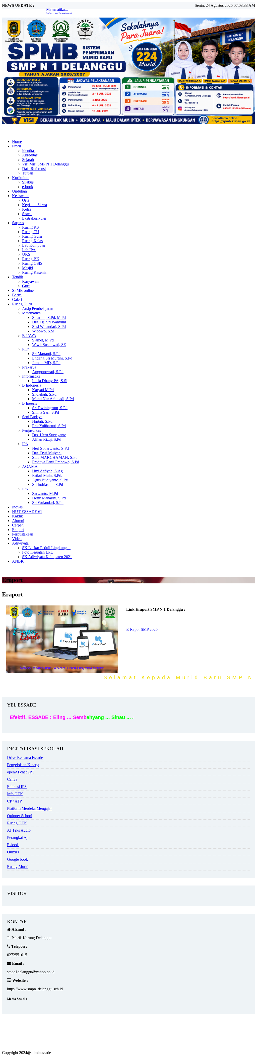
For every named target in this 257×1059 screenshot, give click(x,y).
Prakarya (29, 367)
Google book (17, 859)
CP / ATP (14, 801)
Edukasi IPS (17, 786)
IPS (25, 489)
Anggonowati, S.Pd (47, 372)
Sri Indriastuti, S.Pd (47, 484)
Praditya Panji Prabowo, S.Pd (55, 462)
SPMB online (23, 290)
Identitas (28, 150)
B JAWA (29, 335)
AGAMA (30, 466)
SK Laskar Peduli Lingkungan (46, 548)
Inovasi (18, 507)
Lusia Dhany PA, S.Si (49, 381)
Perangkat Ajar (19, 837)
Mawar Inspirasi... (60, 9)
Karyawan (30, 281)
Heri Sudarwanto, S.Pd (50, 448)
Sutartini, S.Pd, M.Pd (49, 317)
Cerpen (18, 525)
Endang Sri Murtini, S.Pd (52, 358)
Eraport (18, 529)
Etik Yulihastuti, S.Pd (49, 426)
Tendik (17, 277)
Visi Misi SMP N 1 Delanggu (45, 164)
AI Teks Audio (19, 830)
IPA (25, 444)
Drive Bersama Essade (25, 757)
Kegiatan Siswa (34, 205)
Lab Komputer (33, 245)
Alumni (18, 520)
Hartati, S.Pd (42, 421)
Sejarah (28, 159)
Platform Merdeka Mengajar (29, 808)
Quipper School (19, 816)
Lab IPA (29, 250)
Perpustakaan (22, 534)
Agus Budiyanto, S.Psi (50, 480)
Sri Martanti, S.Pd (46, 353)
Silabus (28, 182)
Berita (17, 295)
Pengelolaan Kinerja (23, 765)
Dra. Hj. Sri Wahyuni (49, 322)
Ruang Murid (17, 866)
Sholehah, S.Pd (44, 394)
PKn (25, 349)
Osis (25, 200)
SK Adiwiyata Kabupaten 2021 (47, 557)
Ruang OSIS (32, 263)
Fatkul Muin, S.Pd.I (47, 475)
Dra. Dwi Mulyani (46, 453)
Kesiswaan (20, 196)
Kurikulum (20, 177)
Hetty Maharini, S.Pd (49, 498)
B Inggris (29, 403)
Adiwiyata (20, 543)
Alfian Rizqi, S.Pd (46, 439)
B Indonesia (31, 385)
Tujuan (27, 173)
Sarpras (18, 223)
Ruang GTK (17, 823)
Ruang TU (30, 232)
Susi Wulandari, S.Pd (49, 326)
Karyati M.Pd (43, 390)
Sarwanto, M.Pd (45, 493)
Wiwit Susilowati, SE (49, 344)
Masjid (27, 268)
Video (17, 539)
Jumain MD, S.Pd (46, 363)
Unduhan (19, 191)
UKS (26, 254)
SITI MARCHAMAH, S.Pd (55, 457)
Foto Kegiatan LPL (37, 552)
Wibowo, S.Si (43, 331)
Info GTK (15, 794)
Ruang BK (30, 259)
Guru (26, 286)
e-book (27, 187)
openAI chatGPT (20, 772)
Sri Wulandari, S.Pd (47, 502)
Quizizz (13, 852)
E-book (13, 845)
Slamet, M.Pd (43, 340)
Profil (16, 146)
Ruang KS (30, 227)
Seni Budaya (32, 417)
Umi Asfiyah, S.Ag (47, 471)
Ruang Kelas (32, 241)
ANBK (18, 561)
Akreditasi (30, 155)
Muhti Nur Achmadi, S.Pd (53, 399)
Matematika (31, 313)
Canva (12, 779)
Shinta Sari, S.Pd (45, 412)
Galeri (17, 299)
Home (17, 141)
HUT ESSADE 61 (27, 511)
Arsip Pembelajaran (37, 308)
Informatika (31, 376)
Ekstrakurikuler (34, 218)
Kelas (26, 209)
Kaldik (17, 516)
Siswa (27, 214)
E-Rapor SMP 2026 (142, 629)
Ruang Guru (32, 236)
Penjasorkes (31, 430)
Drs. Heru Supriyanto (49, 435)
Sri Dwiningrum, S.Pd (50, 408)
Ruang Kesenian (35, 272)
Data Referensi (34, 168)
